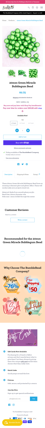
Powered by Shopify (22, 415)
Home (4, 20)
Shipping (15, 97)
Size (23, 120)
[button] (29, 7)
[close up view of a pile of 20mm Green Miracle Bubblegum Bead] (33, 73)
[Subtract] (17, 130)
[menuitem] (29, 7)
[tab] (8, 174)
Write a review (22, 220)
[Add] (28, 130)
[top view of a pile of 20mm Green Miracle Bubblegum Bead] (12, 73)
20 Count (31, 123)
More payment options (22, 148)
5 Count (13, 123)
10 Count (22, 123)
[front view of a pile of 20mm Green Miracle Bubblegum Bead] (22, 73)
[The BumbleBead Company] (8, 7)
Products (12, 20)
